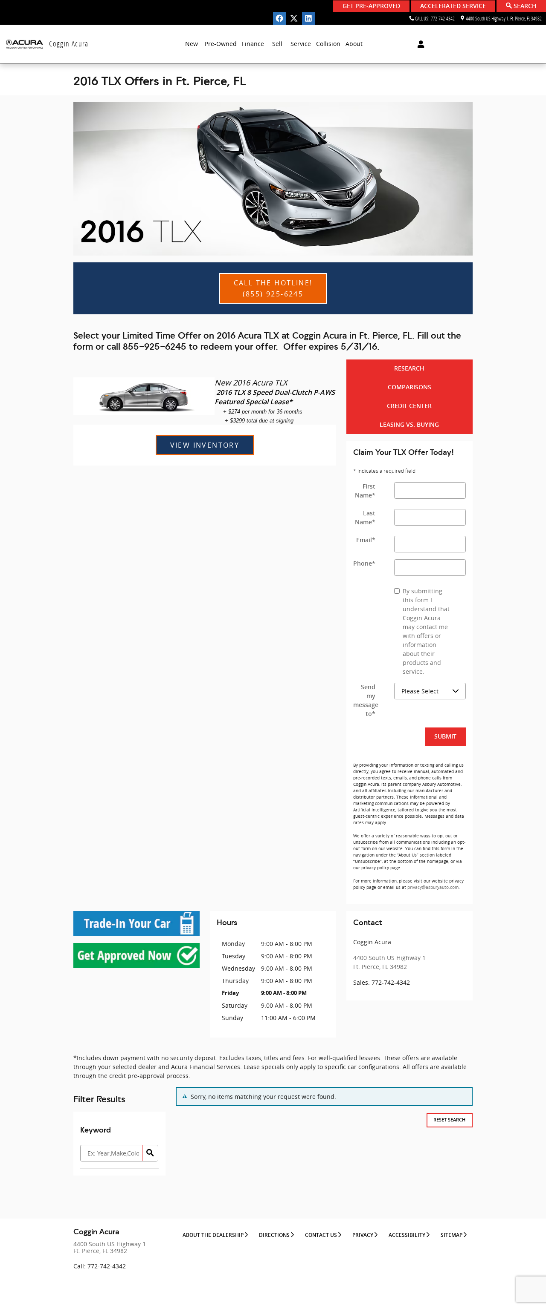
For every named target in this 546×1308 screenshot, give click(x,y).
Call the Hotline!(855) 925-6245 (273, 288)
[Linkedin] (308, 18)
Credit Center (409, 405)
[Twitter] (294, 18)
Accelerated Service (453, 6)
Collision (328, 44)
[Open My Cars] (419, 44)
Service (300, 44)
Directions (274, 1235)
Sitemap (451, 1235)
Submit (445, 736)
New (191, 44)
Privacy (362, 1235)
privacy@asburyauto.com (433, 887)
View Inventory (205, 445)
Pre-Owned (221, 44)
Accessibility (407, 1235)
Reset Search (449, 1120)
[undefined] (136, 923)
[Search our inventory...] (150, 1153)
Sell (277, 44)
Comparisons (409, 387)
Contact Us (321, 1235)
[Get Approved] (136, 955)
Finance (253, 44)
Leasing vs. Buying (409, 424)
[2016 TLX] (144, 396)
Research (409, 368)
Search (524, 6)
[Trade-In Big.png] (136, 923)
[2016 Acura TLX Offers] (273, 179)
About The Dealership (213, 1235)
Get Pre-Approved (371, 6)
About (354, 44)
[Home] (24, 44)
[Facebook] (279, 18)
